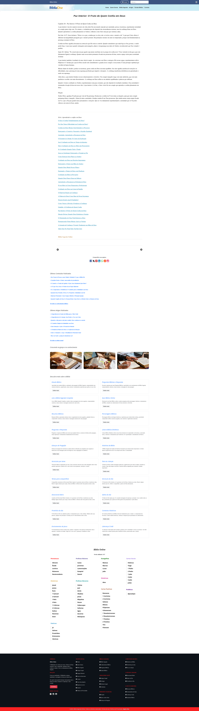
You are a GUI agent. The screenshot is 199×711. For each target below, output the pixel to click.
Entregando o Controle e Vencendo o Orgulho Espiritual (75, 131)
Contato (146, 7)
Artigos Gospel (80, 670)
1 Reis (54, 599)
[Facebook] (91, 261)
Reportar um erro (81, 685)
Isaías (79, 563)
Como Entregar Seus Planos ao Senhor (69, 157)
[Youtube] (56, 694)
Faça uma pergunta (81, 682)
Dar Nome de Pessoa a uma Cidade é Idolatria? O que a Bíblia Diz (68, 277)
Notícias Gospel (104, 684)
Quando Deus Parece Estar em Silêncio (69, 178)
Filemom (106, 627)
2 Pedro (130, 571)
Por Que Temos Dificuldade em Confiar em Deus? (73, 124)
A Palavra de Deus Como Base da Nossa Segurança (73, 196)
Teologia (102, 681)
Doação (125, 2)
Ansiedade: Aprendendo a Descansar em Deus (72, 135)
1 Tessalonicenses (109, 613)
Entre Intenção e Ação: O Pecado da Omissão (62, 326)
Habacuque (81, 605)
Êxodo (54, 566)
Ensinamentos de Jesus (131, 691)
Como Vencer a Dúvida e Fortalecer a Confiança (72, 203)
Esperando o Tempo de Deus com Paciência (71, 171)
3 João (130, 580)
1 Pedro (130, 568)
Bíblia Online (53, 2)
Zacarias (80, 614)
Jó (53, 627)
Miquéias (80, 599)
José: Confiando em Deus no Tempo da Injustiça (72, 142)
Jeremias (80, 566)
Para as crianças (130, 667)
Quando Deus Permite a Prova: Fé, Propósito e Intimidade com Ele (68, 292)
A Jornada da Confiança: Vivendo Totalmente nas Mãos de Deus (77, 225)
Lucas (105, 568)
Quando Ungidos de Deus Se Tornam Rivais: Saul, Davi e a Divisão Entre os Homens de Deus (75, 299)
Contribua (53, 686)
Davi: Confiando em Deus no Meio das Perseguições (73, 146)
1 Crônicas (55, 605)
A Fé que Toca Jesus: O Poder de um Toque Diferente (64, 286)
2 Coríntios (106, 599)
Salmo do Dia (129, 678)
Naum (79, 602)
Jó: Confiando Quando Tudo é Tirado (69, 149)
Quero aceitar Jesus (104, 697)
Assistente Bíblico (130, 697)
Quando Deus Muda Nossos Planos (68, 167)
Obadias (80, 594)
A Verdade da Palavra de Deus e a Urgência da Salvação (65, 329)
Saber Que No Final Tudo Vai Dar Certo (70, 229)
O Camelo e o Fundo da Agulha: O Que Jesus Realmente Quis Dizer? (68, 283)
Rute (54, 591)
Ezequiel (80, 571)
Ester (54, 617)
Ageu (79, 611)
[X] (94, 261)
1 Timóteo (106, 619)
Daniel (79, 574)
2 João (130, 577)
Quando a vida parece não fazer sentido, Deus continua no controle (68, 320)
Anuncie (79, 687)
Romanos (106, 593)
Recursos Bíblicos (130, 689)
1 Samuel (55, 594)
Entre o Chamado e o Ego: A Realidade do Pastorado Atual (66, 332)
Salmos (54, 630)
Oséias (79, 585)
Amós (79, 591)
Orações (102, 694)
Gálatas (105, 602)
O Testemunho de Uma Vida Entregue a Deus (71, 218)
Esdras (54, 611)
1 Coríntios (106, 596)
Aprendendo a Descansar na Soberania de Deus (72, 182)
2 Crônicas (55, 608)
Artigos (131, 7)
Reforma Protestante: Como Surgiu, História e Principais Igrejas (67, 296)
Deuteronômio (57, 574)
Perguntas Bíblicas (104, 667)
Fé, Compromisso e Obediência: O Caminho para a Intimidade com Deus (69, 289)
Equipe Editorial (80, 673)
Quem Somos (114, 7)
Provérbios (56, 633)
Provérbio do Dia (130, 681)
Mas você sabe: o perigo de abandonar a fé (62, 335)
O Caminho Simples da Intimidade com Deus (62, 323)
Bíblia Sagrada (123, 7)
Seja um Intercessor (81, 676)
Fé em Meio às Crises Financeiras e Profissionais (72, 185)
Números (55, 571)
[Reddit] (105, 261)
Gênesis (55, 563)
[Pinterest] (96, 261)
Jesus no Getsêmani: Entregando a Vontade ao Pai (73, 153)
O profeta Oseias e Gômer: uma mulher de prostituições (65, 280)
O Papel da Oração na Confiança (68, 193)
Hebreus (131, 563)
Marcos (105, 566)
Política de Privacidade (82, 690)
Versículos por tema (130, 664)
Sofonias (80, 608)
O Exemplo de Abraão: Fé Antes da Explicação (72, 138)
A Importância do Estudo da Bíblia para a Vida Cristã (64, 314)
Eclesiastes (56, 636)
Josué (54, 585)
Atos (104, 582)
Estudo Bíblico (139, 7)
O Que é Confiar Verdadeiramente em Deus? (71, 120)
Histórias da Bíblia (130, 662)
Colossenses (107, 610)
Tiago (130, 566)
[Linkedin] (99, 261)
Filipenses (106, 607)
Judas (130, 583)
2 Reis (54, 602)
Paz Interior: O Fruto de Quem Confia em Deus (72, 211)
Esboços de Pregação (105, 700)
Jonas (79, 597)
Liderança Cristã (130, 694)
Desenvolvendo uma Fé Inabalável (68, 200)
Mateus (105, 563)
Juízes (54, 588)
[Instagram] (108, 261)
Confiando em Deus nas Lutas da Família (70, 189)
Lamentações (82, 568)
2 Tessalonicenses (109, 616)
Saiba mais (56, 390)
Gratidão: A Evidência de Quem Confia (70, 207)
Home (107, 7)
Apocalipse (131, 594)
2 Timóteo (106, 622)
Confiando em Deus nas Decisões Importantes (71, 160)
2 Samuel (55, 597)
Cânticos (55, 639)
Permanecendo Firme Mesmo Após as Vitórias (72, 221)
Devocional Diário (130, 675)
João (104, 571)
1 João (130, 574)
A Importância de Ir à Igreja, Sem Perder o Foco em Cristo (66, 317)
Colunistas (102, 687)
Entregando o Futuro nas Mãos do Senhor (70, 164)
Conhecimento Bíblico (105, 664)
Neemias (55, 614)
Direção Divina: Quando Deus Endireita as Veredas (73, 214)
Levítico (55, 568)
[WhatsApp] (102, 261)
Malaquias (81, 617)
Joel (78, 588)
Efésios (105, 605)
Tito (104, 625)
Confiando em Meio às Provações (68, 175)
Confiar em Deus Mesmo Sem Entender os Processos (74, 128)
